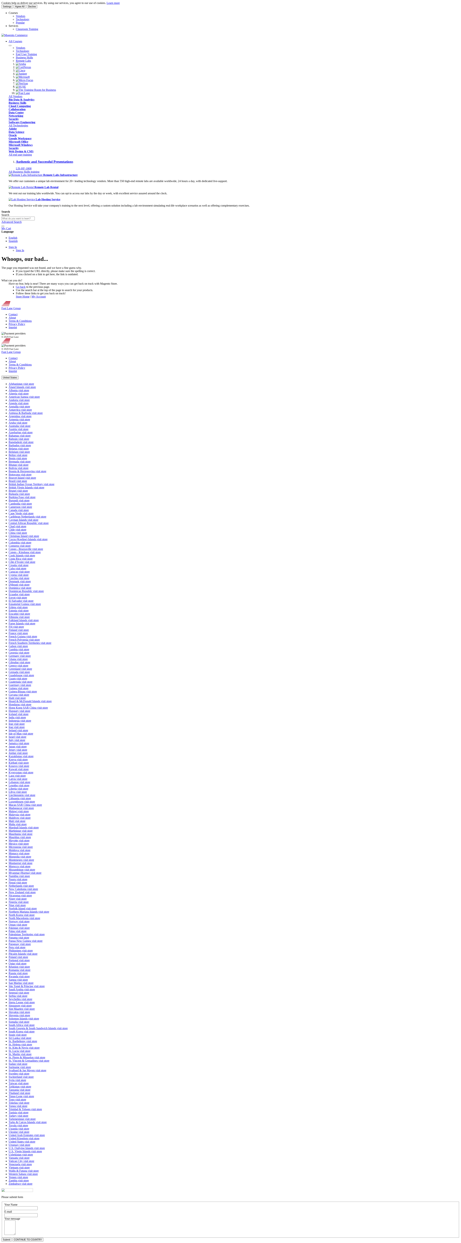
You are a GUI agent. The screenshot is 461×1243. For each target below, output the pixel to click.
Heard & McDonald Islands (30, 701)
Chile (17, 529)
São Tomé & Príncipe (27, 986)
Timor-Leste (21, 1096)
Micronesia (21, 846)
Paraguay (20, 944)
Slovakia (19, 1012)
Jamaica (19, 743)
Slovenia (19, 1015)
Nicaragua (20, 895)
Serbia (18, 995)
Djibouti (19, 584)
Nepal (18, 882)
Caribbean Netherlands (27, 516)
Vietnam (19, 1167)
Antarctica (20, 409)
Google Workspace (20, 138)
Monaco (19, 853)
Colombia (20, 542)
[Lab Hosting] (22, 199)
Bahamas (20, 435)
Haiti (17, 697)
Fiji (16, 626)
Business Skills (17, 102)
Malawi (19, 811)
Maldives (20, 817)
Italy (17, 740)
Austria (18, 429)
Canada (19, 510)
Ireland (18, 730)
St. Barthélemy (23, 1041)
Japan (18, 746)
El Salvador (21, 600)
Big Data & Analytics (21, 99)
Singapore (20, 1005)
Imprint (13, 327)
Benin (18, 458)
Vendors (20, 16)
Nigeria (19, 902)
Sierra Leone (22, 1002)
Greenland (20, 668)
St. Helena (20, 1044)
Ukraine (19, 1131)
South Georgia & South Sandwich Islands (38, 1028)
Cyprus (18, 574)
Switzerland (21, 1076)
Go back (21, 286)
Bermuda (20, 461)
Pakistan (19, 927)
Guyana (19, 694)
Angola (19, 403)
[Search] (2, 226)
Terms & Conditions (20, 320)
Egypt (18, 597)
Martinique (21, 830)
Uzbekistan (21, 1154)
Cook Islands (22, 555)
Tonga (18, 1106)
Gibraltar (19, 662)
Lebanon (19, 782)
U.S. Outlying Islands (27, 1148)
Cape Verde (21, 513)
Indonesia (20, 720)
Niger (18, 898)
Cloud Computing (20, 106)
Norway (19, 921)
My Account (39, 296)
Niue (17, 905)
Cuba (17, 568)
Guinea (18, 688)
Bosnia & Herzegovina (27, 471)
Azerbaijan (21, 432)
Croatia (18, 565)
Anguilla (19, 406)
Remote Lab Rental (46, 187)
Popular (20, 22)
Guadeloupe (21, 675)
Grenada (19, 672)
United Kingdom (24, 1138)
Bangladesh (21, 442)
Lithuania (20, 798)
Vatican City (21, 1161)
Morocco (19, 866)
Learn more (113, 2)
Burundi (19, 500)
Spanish (13, 241)
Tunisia (18, 1112)
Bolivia (18, 468)
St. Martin (20, 1054)
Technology (22, 19)
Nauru (18, 879)
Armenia (19, 419)
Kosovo (19, 765)
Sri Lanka (20, 1038)
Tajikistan (20, 1086)
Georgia (19, 652)
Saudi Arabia (22, 989)
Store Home (23, 296)
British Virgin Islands (26, 487)
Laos (17, 775)
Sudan (18, 1063)
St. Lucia (19, 1050)
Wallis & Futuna (24, 1170)
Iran (17, 723)
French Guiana (23, 636)
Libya (18, 791)
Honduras (20, 704)
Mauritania (20, 834)
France (18, 633)
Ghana (18, 659)
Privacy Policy (17, 324)
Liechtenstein (22, 795)
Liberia (18, 788)
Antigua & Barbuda (26, 413)
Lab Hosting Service (48, 199)
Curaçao (19, 571)
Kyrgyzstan (21, 772)
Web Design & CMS (21, 151)
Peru (17, 947)
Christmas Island (24, 536)
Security (14, 119)
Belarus (19, 448)
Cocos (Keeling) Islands (28, 539)
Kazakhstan (21, 756)
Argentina (20, 416)
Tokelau (19, 1102)
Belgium (19, 451)
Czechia (19, 578)
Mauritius (20, 837)
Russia (18, 973)
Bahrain (19, 438)
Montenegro (21, 859)
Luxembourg (22, 801)
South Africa (22, 1025)
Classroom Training (27, 29)
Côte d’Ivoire (22, 561)
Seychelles (20, 999)
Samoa (18, 979)
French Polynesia (24, 639)
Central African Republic (29, 523)
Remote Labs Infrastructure (60, 174)
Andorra (19, 400)
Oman (18, 924)
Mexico (19, 843)
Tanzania (19, 1089)
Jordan (18, 753)
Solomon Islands (24, 1018)
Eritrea (18, 607)
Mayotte (19, 840)
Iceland (18, 714)
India (17, 717)
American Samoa (24, 396)
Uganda (19, 1128)
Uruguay (19, 1144)
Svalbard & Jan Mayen (27, 1070)
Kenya (18, 759)
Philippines (21, 950)
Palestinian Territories (27, 934)
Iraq (17, 727)
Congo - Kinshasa (25, 552)
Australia (19, 425)
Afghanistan (21, 383)
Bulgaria (19, 493)
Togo (17, 1099)
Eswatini (19, 613)
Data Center (16, 112)
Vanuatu (19, 1157)
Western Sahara (23, 1174)
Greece (18, 665)
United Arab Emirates (27, 1135)
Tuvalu (18, 1125)
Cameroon (20, 506)
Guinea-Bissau (23, 691)
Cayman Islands (23, 519)
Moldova (19, 850)
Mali (17, 821)
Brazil (18, 481)
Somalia (19, 1021)
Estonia (19, 610)
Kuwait (19, 769)
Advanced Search (11, 221)
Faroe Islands (22, 623)
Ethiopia (19, 617)
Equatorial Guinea (25, 604)
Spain (18, 1034)
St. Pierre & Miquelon (27, 1057)
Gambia (19, 649)
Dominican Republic (26, 591)
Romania (19, 970)
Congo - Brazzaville (26, 549)
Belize (18, 455)
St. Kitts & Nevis (24, 1047)
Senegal (19, 992)
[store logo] (14, 35)
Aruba (18, 422)
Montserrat (20, 863)
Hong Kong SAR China (28, 707)
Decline (32, 6)
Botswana (20, 474)
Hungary (19, 710)
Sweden (19, 1073)
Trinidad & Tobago (25, 1109)
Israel (17, 736)
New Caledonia (23, 889)
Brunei (18, 490)
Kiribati (19, 762)
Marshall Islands (24, 827)
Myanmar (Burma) (25, 872)
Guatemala (20, 681)
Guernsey (20, 685)
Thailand (19, 1093)
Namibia (19, 876)
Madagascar (21, 808)
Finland (19, 629)
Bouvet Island (22, 477)
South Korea (22, 1031)
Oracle (13, 135)
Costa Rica (21, 558)
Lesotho (19, 785)
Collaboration (17, 109)
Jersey (18, 749)
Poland (18, 957)
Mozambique (22, 869)
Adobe (13, 128)
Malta (18, 824)
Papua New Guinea (25, 940)
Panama (19, 937)
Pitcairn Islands (23, 953)
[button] (10, 377)
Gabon (18, 646)
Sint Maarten (22, 1008)
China (18, 532)
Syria (17, 1080)
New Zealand (22, 892)
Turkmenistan (22, 1118)
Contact (13, 314)
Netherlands (21, 885)
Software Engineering (22, 122)
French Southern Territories (30, 642)
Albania (19, 390)
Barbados (20, 445)
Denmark (20, 581)
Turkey (18, 1115)
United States (22, 1141)
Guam (18, 678)
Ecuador (19, 594)
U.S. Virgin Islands (25, 1151)
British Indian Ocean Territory (31, 484)
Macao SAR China (25, 804)
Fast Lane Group (11, 308)
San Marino (21, 982)
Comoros (20, 545)
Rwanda (19, 976)
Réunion (19, 966)
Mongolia (20, 856)
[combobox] (18, 218)
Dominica (20, 587)
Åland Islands (22, 387)
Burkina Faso (22, 497)
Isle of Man (21, 733)
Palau (17, 931)
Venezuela (20, 1164)
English (13, 237)
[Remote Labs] (26, 174)
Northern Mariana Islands (29, 911)
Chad (17, 526)
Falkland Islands (24, 620)
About (12, 317)
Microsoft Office (18, 141)
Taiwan (19, 1083)
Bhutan (18, 464)
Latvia (18, 778)
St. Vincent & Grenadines (29, 1060)
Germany (20, 655)
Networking (16, 115)
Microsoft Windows (21, 144)
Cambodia (20, 503)
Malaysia (19, 814)
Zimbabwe (20, 1183)
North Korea (22, 914)
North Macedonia (24, 918)
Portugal (19, 960)
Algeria (19, 393)
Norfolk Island (23, 908)
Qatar (17, 963)
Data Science (16, 131)
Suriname (20, 1067)
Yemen (18, 1177)
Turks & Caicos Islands (28, 1122)
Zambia (19, 1180)
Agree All (19, 6)
